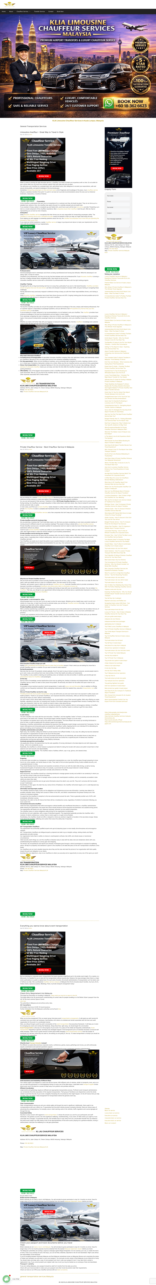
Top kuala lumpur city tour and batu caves (117, 650)
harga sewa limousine (122, 859)
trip (114, 1082)
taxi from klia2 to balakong (115, 1027)
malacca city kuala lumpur (112, 665)
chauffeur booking (115, 791)
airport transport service (116, 760)
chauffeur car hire (108, 793)
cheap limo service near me (113, 819)
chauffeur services (111, 814)
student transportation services (120, 1016)
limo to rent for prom (120, 899)
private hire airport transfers (126, 982)
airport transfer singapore (116, 755)
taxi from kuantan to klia (126, 1033)
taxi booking (113, 1020)
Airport (107, 740)
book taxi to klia (126, 772)
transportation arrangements (70, 1018)
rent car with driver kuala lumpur (111, 993)
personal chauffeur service (110, 957)
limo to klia (108, 899)
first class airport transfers (119, 853)
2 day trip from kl (110, 675)
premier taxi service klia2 (121, 967)
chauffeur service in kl (126, 806)
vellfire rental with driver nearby (117, 1090)
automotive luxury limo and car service (112, 766)
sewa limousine (126, 1005)
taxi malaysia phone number (121, 1041)
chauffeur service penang (109, 812)
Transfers (107, 1061)
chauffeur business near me (124, 791)
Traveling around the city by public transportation (34, 694)
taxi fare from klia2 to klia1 (110, 1024)
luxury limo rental (120, 931)
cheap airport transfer (126, 815)
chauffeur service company (52, 982)
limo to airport (120, 897)
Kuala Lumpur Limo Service (118, 891)
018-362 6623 (29, 389)
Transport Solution (35, 1043)
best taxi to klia (110, 770)
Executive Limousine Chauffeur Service (115, 848)
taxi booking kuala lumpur (121, 1020)
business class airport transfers (119, 775)
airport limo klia (128, 741)
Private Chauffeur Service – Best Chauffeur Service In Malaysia (47, 447)
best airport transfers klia (125, 766)
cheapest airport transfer (120, 817)
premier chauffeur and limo (126, 961)
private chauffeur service (113, 978)
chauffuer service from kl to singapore (114, 815)
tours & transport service (114, 1052)
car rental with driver (116, 785)
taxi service (123, 1044)
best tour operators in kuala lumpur (115, 685)
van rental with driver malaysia (117, 1084)
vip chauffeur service (117, 1095)
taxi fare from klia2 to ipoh (113, 1022)
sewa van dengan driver (126, 1007)
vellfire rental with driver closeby (118, 1088)
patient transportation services (125, 956)
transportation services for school (111, 1071)
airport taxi (113, 747)
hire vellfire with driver (109, 866)
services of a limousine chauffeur (30, 367)
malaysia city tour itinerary (112, 619)
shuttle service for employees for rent (112, 1012)
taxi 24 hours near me (124, 1018)
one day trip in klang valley (113, 670)
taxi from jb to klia (113, 1026)
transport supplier (88, 1084)
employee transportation (124, 834)
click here (23, 1001)
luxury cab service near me (115, 918)
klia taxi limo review (110, 887)
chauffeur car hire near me (117, 793)
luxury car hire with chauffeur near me (121, 922)
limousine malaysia (118, 906)
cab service (80, 207)
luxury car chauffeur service (125, 918)
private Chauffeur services (39, 512)
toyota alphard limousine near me (119, 1058)
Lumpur (113, 910)
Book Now (60, 11)
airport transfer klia (112, 751)
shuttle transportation (124, 1012)
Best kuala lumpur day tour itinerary (115, 559)
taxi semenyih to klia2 (116, 1044)
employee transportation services (111, 836)
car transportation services (120, 787)
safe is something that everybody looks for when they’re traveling (44, 665)
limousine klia (110, 906)
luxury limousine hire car (117, 933)
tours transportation (115, 1054)
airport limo (122, 741)
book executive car (128, 770)
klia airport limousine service (115, 880)
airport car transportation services (115, 740)
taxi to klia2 (116, 1048)
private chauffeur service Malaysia (124, 980)
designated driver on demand (114, 831)
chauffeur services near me (121, 814)
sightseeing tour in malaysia (113, 624)
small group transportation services (119, 1014)
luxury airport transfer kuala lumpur (117, 912)
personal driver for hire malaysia (121, 957)
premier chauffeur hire (109, 963)
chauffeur (86, 312)
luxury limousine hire (109, 933)
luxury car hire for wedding (124, 920)
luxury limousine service (127, 933)
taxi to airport (129, 1046)
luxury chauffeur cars (123, 927)
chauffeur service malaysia (115, 810)
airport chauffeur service (127, 740)
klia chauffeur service (123, 882)
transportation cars (88, 688)
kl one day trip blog (110, 668)
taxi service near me (111, 1046)
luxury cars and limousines (73, 686)
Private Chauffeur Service (45, 497)
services (129, 1001)
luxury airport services (124, 910)
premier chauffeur (117, 961)
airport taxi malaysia (114, 749)
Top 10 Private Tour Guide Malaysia (115, 653)
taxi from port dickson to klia (120, 1035)
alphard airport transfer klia (126, 760)
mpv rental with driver (111, 950)
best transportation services (118, 770)
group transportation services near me (121, 857)
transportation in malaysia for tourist (120, 1063)
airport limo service (122, 745)
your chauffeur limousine (124, 1097)
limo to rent (113, 899)
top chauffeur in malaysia (122, 1050)
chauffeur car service (109, 797)
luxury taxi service (122, 937)
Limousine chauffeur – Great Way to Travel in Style (41, 132)
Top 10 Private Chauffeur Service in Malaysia (118, 629)
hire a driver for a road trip (125, 861)
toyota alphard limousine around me (121, 1056)
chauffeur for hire (123, 798)
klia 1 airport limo (117, 878)
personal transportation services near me (122, 959)
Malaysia (127, 939)
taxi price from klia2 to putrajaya (124, 1043)
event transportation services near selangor (116, 840)
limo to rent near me (128, 899)
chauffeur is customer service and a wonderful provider (36, 216)
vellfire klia (126, 1084)
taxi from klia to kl (116, 1031)
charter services (126, 789)
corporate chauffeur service (124, 825)
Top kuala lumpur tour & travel (114, 640)
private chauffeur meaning (120, 976)
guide (130, 857)
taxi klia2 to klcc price (126, 1039)
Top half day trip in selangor (113, 598)
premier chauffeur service (118, 963)
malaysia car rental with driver (110, 940)
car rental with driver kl (124, 785)
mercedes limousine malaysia (112, 946)
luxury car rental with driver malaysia (119, 925)
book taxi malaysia (108, 772)
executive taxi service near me (117, 851)
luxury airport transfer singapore (117, 914)
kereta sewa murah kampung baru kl (112, 874)
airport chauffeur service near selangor (112, 741)
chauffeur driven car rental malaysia (120, 797)
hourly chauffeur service (112, 868)
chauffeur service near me (125, 810)
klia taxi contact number (119, 885)
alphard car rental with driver (110, 762)
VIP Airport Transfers (122, 1094)
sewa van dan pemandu (116, 1007)
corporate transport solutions (114, 829)
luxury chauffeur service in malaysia (118, 929)
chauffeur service (92, 190)
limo (109, 893)
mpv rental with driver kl (120, 950)
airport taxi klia (118, 747)
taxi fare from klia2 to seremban (121, 1024)
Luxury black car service (112, 1113)
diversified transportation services (114, 832)
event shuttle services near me (124, 836)
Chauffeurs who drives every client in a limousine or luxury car (59, 586)
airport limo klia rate (115, 745)
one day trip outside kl (111, 655)
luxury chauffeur (116, 927)
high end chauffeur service (114, 861)
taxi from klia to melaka (124, 1031)
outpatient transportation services (125, 954)
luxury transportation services (119, 939)
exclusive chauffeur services (121, 842)
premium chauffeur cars (116, 969)
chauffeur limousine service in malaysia (123, 804)
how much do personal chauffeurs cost (120, 870)
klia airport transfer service (113, 882)
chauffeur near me (108, 806)
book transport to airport (114, 774)
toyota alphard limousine (124, 1054)
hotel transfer (121, 866)
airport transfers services (126, 755)
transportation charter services (120, 1061)
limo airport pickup (114, 893)
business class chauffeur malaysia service (117, 777)
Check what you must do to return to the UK (64, 995)
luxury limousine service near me (124, 935)
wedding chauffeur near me (114, 1097)
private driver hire (117, 982)
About (11, 11)
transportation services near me (119, 1077)
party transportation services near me (112, 956)
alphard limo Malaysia (120, 762)
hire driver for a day (116, 865)
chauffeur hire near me (113, 800)
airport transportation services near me (115, 758)
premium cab (128, 967)
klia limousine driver (121, 884)
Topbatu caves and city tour (113, 589)
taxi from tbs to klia (110, 1039)
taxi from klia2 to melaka (121, 1029)
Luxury (117, 910)
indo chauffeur (118, 872)
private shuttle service (124, 984)
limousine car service (120, 905)
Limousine (115, 901)
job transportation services (126, 872)
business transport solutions (117, 779)
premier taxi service (112, 967)
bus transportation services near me (112, 781)
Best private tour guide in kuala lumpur (116, 688)
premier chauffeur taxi (128, 963)
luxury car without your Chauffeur (37, 592)
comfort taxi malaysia (120, 821)
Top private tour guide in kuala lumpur (116, 660)
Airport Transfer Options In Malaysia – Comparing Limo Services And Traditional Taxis (117, 353)
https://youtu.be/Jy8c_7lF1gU (113, 720)
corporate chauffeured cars (113, 825)
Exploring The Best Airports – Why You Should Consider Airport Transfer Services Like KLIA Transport (118, 593)
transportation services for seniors (125, 1071)
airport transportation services (110, 757)
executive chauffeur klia (109, 846)
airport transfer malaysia (113, 753)
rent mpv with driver (121, 993)
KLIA (112, 878)
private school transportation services (112, 984)
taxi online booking (108, 1043)
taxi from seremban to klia (115, 1037)
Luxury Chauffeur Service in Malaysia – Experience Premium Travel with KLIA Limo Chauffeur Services (117, 278)
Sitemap (107, 1108)
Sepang (121, 1001)
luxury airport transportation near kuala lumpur (119, 916)
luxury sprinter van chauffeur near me (112, 937)
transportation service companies (124, 1065)
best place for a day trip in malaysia (115, 645)
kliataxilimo (126, 885)
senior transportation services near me (112, 1001)
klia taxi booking (111, 885)
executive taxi (125, 848)
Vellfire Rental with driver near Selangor (118, 1092)
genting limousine (117, 855)
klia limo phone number (112, 884)
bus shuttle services (127, 779)
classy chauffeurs (108, 821)
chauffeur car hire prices (127, 793)
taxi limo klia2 (112, 1041)
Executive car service (111, 1115)
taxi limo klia (107, 1041)
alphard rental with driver (109, 764)
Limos (129, 895)
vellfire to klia (114, 1094)
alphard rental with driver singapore (122, 764)
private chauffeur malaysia (110, 976)
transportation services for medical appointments (119, 1069)
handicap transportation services (111, 859)
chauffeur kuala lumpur (127, 800)
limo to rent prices (108, 901)
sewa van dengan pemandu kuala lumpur (124, 1009)
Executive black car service (113, 1120)
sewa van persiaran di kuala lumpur (111, 1010)
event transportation (63, 1024)
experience (126, 851)
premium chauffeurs (123, 971)
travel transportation (123, 1080)
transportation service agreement (111, 1065)
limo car (121, 893)
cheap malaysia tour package (113, 663)
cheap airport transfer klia (110, 817)
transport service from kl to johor (116, 1078)
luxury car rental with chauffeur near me (120, 923)
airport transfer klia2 (120, 751)
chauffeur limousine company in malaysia (113, 802)
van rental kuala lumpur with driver (122, 1082)
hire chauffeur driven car (113, 863)
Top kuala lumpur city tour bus (114, 582)
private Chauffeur (43, 507)
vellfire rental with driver (120, 1086)
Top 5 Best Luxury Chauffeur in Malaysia (117, 626)
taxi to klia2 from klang (123, 1048)
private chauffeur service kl (123, 978)
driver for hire (124, 832)
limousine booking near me (126, 903)
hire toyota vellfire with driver (125, 865)
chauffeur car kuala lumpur (110, 795)
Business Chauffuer (108, 775)
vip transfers (124, 1095)
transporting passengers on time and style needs (41, 190)
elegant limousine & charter (113, 834)
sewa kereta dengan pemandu (110, 1003)
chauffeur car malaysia (119, 795)
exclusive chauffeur (112, 842)
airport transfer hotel (122, 749)
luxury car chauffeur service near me (112, 920)
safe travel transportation (117, 995)
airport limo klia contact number (112, 743)
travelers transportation (114, 1080)
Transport (111, 1061)
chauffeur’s (79, 322)
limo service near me (111, 897)
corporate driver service (116, 827)
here (59, 1009)
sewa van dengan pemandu (110, 1009)
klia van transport (120, 889)
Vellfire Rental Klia (112, 1086)
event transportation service (74, 1031)
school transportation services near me (115, 997)
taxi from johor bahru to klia (122, 1026)
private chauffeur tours (109, 982)
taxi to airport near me (109, 1048)
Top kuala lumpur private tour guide (115, 678)
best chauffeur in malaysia (122, 768)
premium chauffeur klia (114, 971)
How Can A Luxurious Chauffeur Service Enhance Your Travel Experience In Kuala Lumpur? (117, 469)
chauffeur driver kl (116, 798)
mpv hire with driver (112, 948)
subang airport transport (112, 1018)
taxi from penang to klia (109, 1035)
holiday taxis (116, 866)
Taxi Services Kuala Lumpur (120, 1046)
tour (108, 1052)
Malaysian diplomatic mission (73, 1201)
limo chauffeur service (115, 895)
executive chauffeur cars (124, 844)
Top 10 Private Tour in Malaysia (114, 658)
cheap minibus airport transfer (124, 819)
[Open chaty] (6, 1279)
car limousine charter (110, 783)
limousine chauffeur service (32, 214)
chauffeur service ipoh (109, 808)
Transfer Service (39, 11)
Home (4, 11)
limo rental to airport (123, 895)
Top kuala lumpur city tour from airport (116, 548)
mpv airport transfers (122, 946)
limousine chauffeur (86, 276)
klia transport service (113, 889)
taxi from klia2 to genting (126, 1027)
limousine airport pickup (122, 901)
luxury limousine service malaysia (111, 935)
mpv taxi (112, 952)
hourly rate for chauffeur (122, 868)
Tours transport (108, 1054)
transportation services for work (119, 1075)
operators (116, 954)
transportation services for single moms (112, 1073)
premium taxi (114, 973)
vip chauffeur (128, 1094)
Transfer (127, 1060)
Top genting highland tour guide (114, 683)
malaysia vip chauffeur (126, 942)
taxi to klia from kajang (112, 1050)
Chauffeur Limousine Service (110, 804)
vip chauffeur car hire (109, 1095)
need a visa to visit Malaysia (42, 1247)
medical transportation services (111, 944)
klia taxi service (118, 887)
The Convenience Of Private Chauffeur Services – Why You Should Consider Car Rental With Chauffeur (117, 564)
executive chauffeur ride (118, 846)
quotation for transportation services (121, 990)
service (124, 1001)
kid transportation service (125, 876)
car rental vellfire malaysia (119, 783)
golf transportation (124, 855)
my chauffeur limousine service (120, 952)
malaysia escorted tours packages (115, 621)
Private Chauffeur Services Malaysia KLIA (36, 391)
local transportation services (113, 908)
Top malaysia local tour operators (114, 680)
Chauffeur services (58, 584)
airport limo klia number (123, 743)
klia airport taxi (123, 880)
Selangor (126, 997)
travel (108, 1080)
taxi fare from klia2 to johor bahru (125, 1022)
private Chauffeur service (85, 524)
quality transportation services (122, 988)
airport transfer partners (122, 753)
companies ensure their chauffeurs (67, 209)
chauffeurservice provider (120, 812)
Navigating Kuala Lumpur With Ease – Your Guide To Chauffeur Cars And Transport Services (117, 605)
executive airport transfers (114, 844)
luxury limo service (127, 931)
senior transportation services (125, 999)
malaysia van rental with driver (115, 942)
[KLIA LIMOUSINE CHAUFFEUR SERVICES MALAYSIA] (9, 4)
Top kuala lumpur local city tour (114, 609)
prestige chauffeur (120, 973)
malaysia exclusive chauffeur (122, 940)
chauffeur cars (127, 795)
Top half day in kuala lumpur (113, 643)
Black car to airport (110, 1123)
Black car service (110, 1110)
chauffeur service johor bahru (119, 808)
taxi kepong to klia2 (118, 1039)
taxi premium (114, 1043)
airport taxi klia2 (125, 747)
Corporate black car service (113, 1118)
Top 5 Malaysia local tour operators (115, 673)
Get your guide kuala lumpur (113, 616)
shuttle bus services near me (124, 1010)
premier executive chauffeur (117, 965)
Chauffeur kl (120, 800)
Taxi (119, 1018)
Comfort (113, 821)
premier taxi (125, 965)
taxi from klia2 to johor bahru (110, 1029)
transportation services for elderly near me (113, 1067)
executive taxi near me (109, 849)
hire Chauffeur (29, 508)
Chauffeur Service (22, 11)
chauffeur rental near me (116, 806)
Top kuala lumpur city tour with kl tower (116, 580)
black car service (62, 1270)
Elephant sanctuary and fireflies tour (115, 600)
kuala (125, 889)
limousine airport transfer (115, 903)
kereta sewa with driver (114, 876)
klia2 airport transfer (125, 878)
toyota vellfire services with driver (118, 1060)
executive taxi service (118, 849)
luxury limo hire (114, 931)
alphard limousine (128, 762)
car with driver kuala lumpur (116, 789)
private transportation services (115, 986)
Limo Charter (126, 893)
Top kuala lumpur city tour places (114, 577)
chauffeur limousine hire (125, 802)
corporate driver (108, 827)
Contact (50, 11)
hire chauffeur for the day (123, 863)
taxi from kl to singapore (117, 1033)
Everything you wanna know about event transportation (44, 926)
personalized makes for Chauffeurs (30, 676)
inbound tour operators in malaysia (115, 648)
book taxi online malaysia (117, 772)
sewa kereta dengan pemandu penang (114, 1005)
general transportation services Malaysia (37, 1276)
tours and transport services (124, 1052)
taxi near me (129, 1041)
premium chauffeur (108, 969)
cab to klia (121, 781)
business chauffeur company (125, 774)
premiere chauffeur (108, 965)
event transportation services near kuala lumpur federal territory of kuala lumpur (118, 838)
